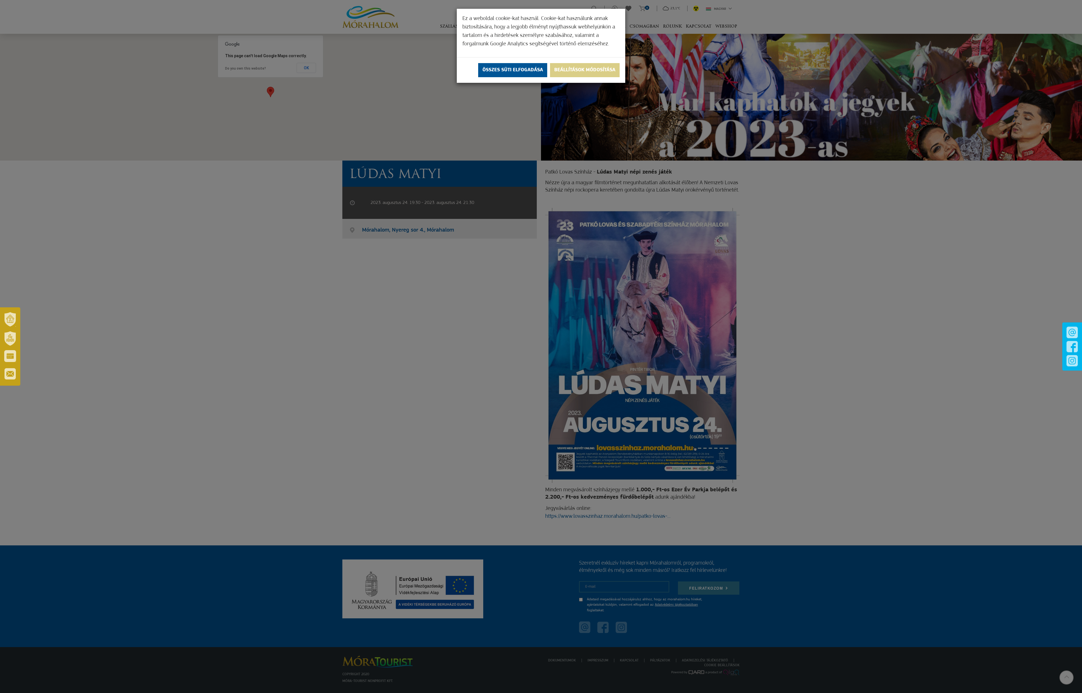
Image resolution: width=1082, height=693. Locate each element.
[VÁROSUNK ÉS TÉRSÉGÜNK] (10, 319)
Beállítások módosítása (584, 70)
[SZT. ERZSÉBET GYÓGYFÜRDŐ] (10, 338)
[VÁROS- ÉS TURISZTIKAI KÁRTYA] (10, 356)
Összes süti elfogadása (512, 70)
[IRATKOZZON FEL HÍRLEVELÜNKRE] (10, 374)
